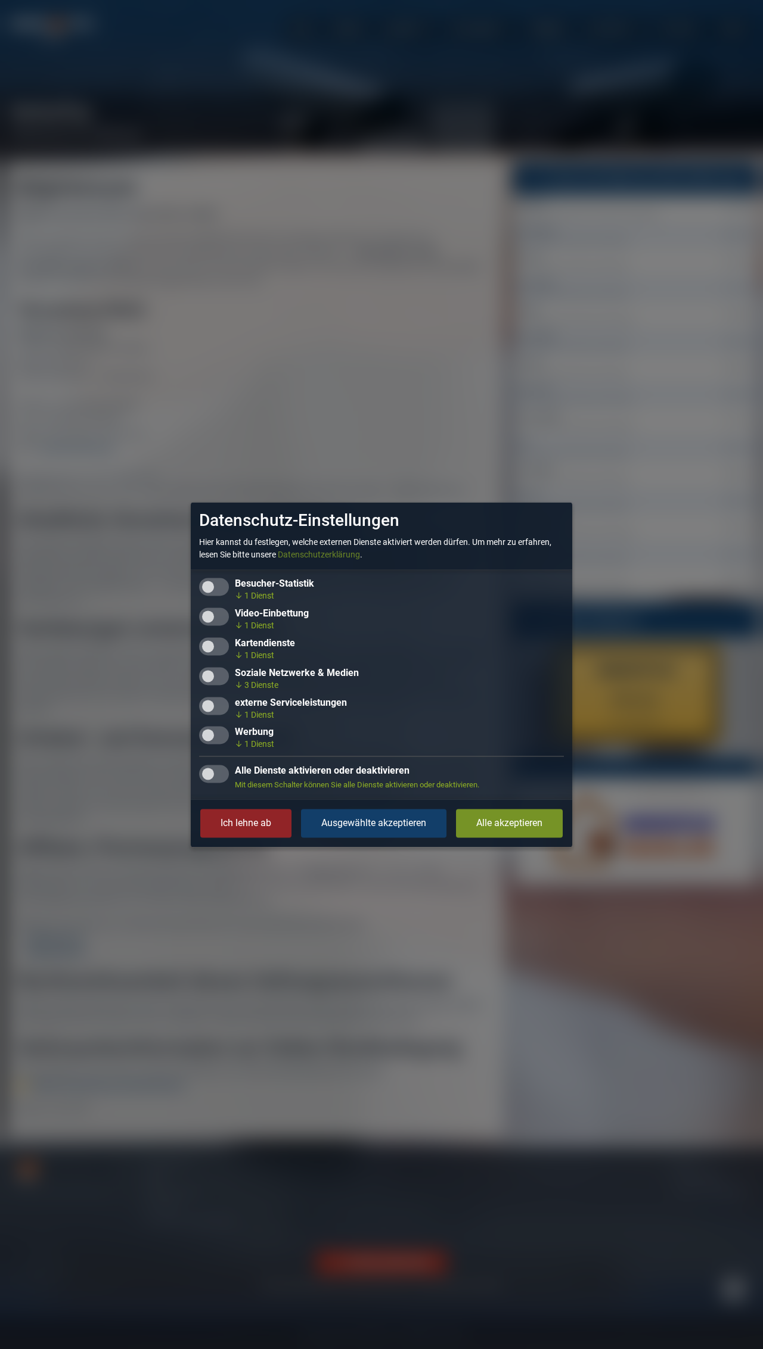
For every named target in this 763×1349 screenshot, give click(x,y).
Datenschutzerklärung (319, 554)
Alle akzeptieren (509, 822)
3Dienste (256, 685)
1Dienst (254, 595)
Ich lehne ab (246, 822)
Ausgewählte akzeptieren (373, 822)
